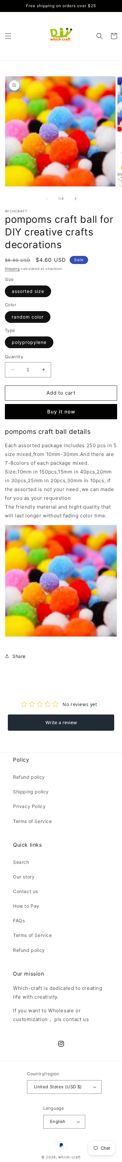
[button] (8, 36)
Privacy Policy (29, 806)
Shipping (12, 269)
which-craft (69, 1157)
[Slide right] (75, 199)
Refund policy (29, 777)
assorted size (28, 291)
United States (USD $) (58, 1086)
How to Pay (26, 906)
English (58, 1121)
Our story (23, 876)
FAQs (19, 920)
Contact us (25, 891)
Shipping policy (31, 791)
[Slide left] (47, 199)
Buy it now (61, 412)
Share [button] (19, 656)
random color (28, 317)
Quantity (14, 356)
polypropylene (29, 342)
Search (21, 862)
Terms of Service (32, 821)
